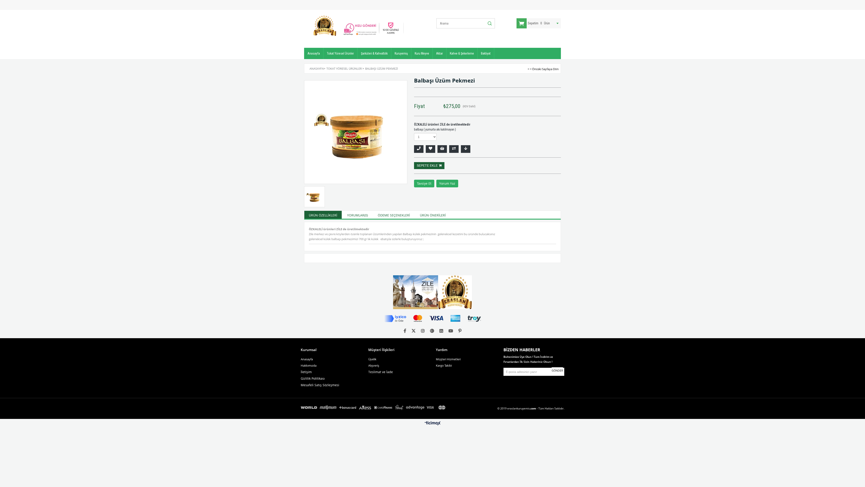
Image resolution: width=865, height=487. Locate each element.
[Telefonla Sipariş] (418, 149)
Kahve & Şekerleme (462, 53)
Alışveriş (373, 365)
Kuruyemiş (401, 53)
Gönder (557, 370)
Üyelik (372, 359)
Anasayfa (313, 53)
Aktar (439, 53)
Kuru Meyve (422, 53)
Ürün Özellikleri (323, 215)
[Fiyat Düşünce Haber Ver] (465, 149)
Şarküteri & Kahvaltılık (374, 53)
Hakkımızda (308, 365)
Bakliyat (486, 53)
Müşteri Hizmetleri (448, 359)
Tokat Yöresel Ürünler (340, 53)
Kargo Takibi (444, 365)
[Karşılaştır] (454, 149)
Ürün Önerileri (433, 215)
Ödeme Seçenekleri (394, 215)
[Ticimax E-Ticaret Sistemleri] (433, 423)
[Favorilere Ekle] (430, 149)
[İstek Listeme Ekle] (442, 149)
